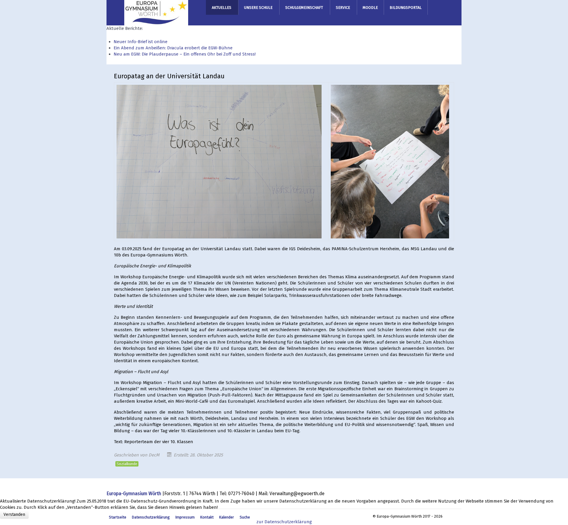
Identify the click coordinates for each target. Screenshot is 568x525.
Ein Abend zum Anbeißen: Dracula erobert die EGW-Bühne (173, 48)
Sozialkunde (127, 463)
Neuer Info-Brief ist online (140, 41)
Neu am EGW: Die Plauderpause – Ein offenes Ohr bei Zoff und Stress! (185, 54)
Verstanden (14, 514)
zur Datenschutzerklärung (284, 521)
